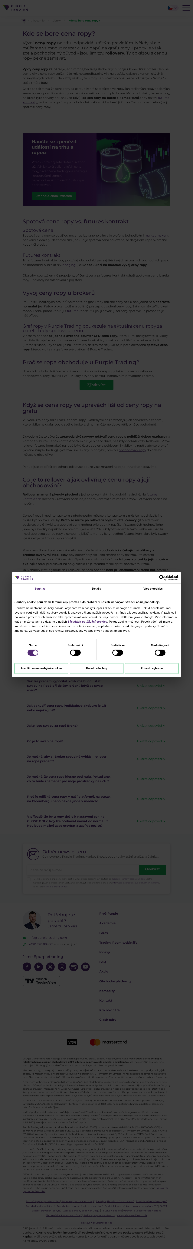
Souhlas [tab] (39, 588)
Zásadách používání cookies (87, 621)
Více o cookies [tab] (153, 588)
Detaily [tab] (96, 588)
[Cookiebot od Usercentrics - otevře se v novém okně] (162, 578)
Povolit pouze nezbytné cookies (41, 668)
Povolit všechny (96, 668)
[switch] (75, 653)
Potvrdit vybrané (152, 668)
